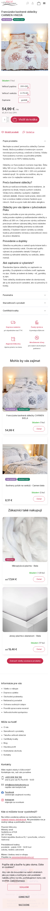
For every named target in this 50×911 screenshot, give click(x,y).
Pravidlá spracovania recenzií (16, 708)
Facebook (9, 792)
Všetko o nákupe (11, 689)
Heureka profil (10, 747)
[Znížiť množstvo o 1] (8, 121)
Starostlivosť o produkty (14, 731)
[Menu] (44, 3)
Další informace (17, 880)
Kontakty (7, 755)
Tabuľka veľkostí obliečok (15, 735)
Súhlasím (24, 887)
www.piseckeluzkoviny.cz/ (23, 857)
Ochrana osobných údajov (15, 704)
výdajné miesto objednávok (13, 819)
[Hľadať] (27, 3)
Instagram (9, 800)
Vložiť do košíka (28, 119)
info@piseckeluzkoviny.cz (17, 785)
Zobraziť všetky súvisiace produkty (25, 661)
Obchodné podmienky (13, 696)
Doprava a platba (11, 693)
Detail (39, 429)
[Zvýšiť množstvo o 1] (8, 118)
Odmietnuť (24, 897)
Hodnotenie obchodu (13, 751)
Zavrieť (19, 129)
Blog (5, 743)
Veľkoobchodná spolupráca (15, 712)
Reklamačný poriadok (13, 700)
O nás (6, 727)
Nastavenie (24, 905)
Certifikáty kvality (11, 739)
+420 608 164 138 (13, 777)
